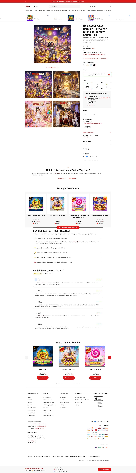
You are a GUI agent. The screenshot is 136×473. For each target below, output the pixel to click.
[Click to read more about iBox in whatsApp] (96, 156)
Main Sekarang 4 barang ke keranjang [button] (68, 227)
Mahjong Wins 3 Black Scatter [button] (100, 215)
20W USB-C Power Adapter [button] (57, 215)
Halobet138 (30, 399)
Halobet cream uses (47, 399)
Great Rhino (100, 10)
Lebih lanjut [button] (85, 137)
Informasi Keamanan (64, 407)
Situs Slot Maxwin (32, 410)
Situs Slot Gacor (31, 415)
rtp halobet (56, 10)
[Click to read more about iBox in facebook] (87, 156)
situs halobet (41, 10)
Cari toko (62, 405)
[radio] (84, 65)
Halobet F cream (47, 410)
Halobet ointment (47, 397)
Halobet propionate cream (49, 405)
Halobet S (45, 407)
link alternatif (63, 10)
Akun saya (77, 405)
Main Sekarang (104, 97)
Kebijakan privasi (79, 402)
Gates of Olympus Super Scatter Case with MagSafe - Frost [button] (79, 216)
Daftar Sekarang (80, 1)
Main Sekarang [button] (42, 377)
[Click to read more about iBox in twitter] (83, 156)
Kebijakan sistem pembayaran (82, 399)
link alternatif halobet (80, 10)
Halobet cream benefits (48, 402)
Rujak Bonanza (107, 10)
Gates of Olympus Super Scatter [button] (36, 215)
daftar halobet (49, 10)
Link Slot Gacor (31, 412)
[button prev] (1, 18)
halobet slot (71, 10)
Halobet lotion (46, 412)
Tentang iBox (63, 397)
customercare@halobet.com (39, 423)
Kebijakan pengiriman (80, 397)
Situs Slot (30, 405)
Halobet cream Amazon (48, 415)
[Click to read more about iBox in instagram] (90, 156)
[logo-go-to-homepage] (32, 6)
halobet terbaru (33, 10)
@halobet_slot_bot (41, 426)
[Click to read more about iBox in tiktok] (93, 156)
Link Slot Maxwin (31, 407)
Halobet (27, 10)
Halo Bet (30, 402)
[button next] (134, 18)
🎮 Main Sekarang (104, 469)
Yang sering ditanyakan (65, 402)
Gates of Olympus (91, 10)
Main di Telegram (32, 441)
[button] (78, 6)
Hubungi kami (63, 399)
